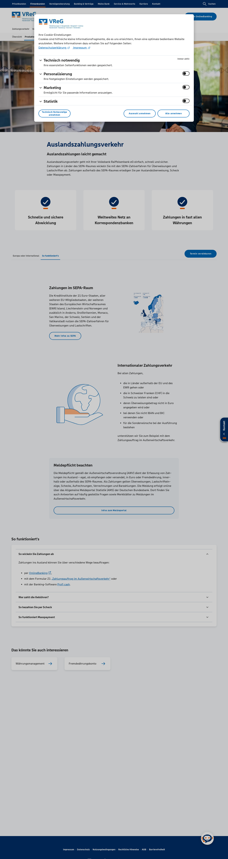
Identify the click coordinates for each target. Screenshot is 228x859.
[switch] (186, 73)
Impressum (79, 47)
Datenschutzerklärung (52, 47)
